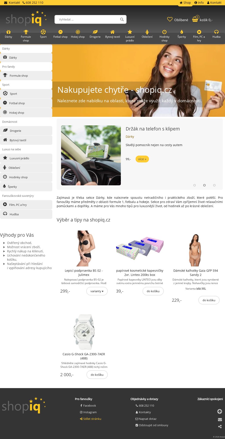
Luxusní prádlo (19, 158)
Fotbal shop (17, 103)
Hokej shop (16, 113)
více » (142, 159)
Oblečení (14, 168)
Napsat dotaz (147, 419)
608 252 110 (146, 405)
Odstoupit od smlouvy (153, 425)
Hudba (14, 214)
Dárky (130, 136)
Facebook (89, 405)
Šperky (12, 187)
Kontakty (145, 412)
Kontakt (14, 2)
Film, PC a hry (18, 205)
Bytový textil (17, 140)
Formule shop (18, 76)
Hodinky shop (18, 177)
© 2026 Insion (219, 436)
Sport (13, 94)
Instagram (90, 412)
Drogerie (15, 131)
